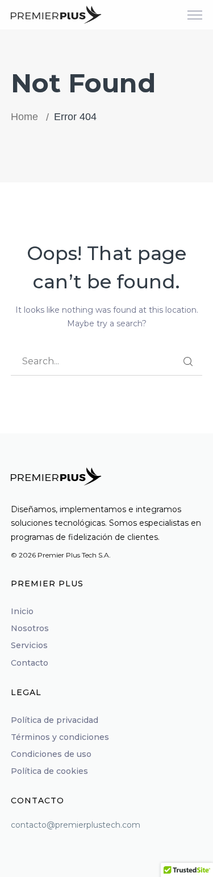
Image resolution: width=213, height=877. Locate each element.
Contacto (29, 663)
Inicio (22, 611)
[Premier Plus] (56, 14)
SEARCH (188, 361)
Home (24, 116)
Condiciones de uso (51, 754)
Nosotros (30, 628)
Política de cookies (49, 771)
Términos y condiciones (60, 737)
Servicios (29, 645)
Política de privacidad (54, 720)
